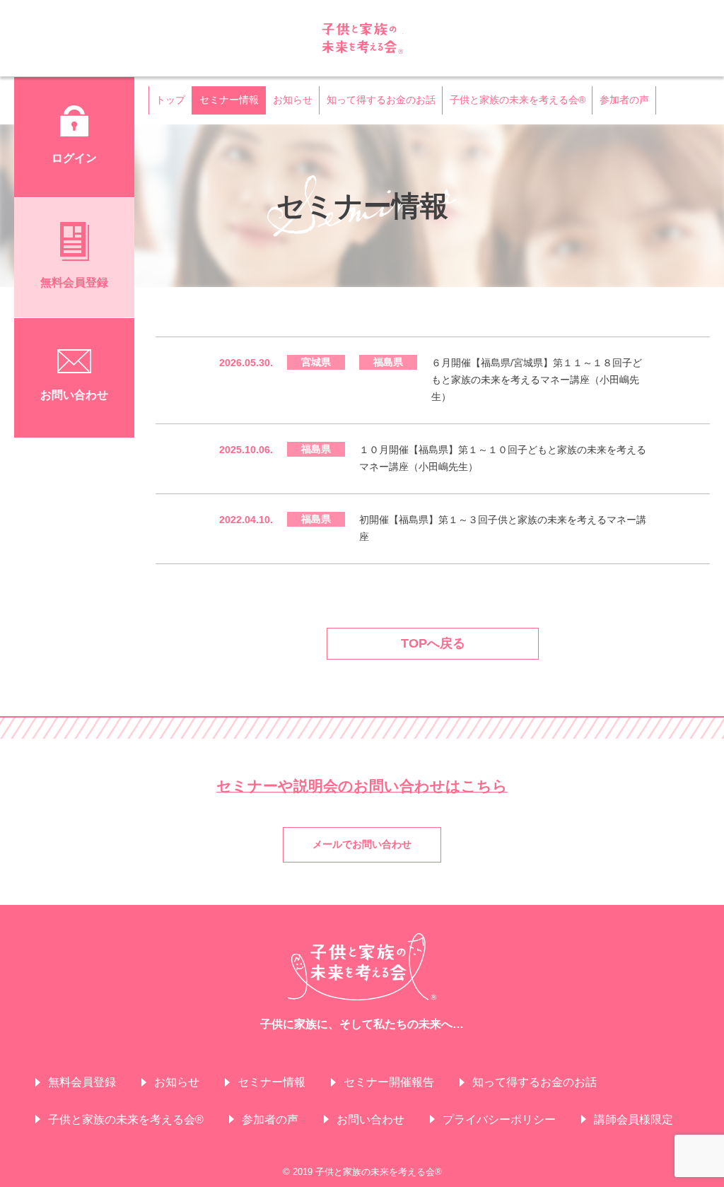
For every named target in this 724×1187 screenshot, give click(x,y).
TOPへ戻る (433, 643)
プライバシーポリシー (499, 1119)
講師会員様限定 (633, 1119)
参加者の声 (624, 99)
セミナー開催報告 (389, 1082)
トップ (170, 99)
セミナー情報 (229, 99)
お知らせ (293, 99)
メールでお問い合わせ (362, 844)
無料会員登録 (82, 1082)
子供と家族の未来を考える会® (362, 38)
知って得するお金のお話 (381, 99)
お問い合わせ (370, 1119)
